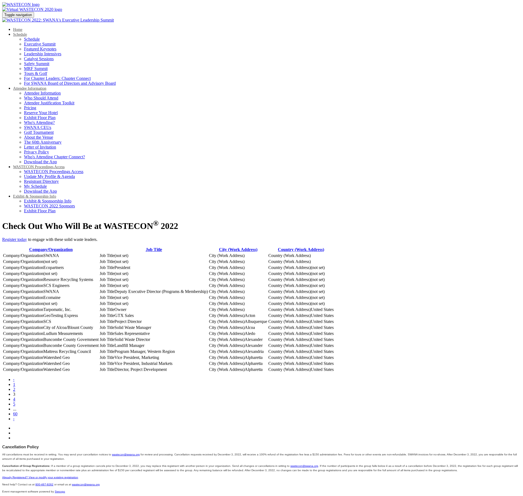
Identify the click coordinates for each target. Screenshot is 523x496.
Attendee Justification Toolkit (49, 103)
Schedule (20, 34)
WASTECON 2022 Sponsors (49, 206)
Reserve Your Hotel (41, 112)
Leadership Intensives (42, 54)
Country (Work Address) (301, 249)
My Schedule (35, 186)
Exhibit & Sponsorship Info (34, 196)
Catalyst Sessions (39, 58)
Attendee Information (29, 88)
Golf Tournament (39, 132)
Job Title (154, 249)
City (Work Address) (238, 249)
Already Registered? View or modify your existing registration (40, 477)
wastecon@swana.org (126, 454)
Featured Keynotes (40, 49)
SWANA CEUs (37, 127)
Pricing (30, 107)
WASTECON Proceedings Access (39, 167)
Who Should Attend (41, 98)
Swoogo (60, 491)
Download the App (40, 161)
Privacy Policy (36, 152)
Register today (14, 239)
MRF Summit (36, 68)
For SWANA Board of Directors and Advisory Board (70, 83)
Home (17, 30)
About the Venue (38, 137)
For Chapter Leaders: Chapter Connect (57, 78)
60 (15, 414)
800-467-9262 (44, 484)
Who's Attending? (39, 122)
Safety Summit (36, 63)
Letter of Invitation (40, 147)
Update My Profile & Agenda (49, 176)
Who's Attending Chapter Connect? (54, 157)
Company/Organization (51, 249)
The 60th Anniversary (43, 142)
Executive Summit (40, 44)
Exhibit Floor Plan (40, 117)
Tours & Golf (35, 73)
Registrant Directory (41, 181)
